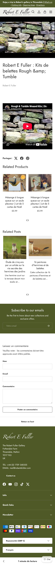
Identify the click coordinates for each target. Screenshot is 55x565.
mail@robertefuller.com (20, 468)
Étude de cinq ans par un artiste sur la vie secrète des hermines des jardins (14, 266)
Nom (5, 361)
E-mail (5, 373)
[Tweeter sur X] (16, 158)
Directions (40, 5)
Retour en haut (27, 421)
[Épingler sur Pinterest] (28, 158)
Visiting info (16, 5)
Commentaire (8, 386)
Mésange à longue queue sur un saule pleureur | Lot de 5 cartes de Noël (14, 202)
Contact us (10, 475)
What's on (48, 2)
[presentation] (27, 220)
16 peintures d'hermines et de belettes (40, 265)
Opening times (29, 5)
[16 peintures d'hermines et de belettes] (40, 247)
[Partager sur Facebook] (22, 158)
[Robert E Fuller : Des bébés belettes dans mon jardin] (3, 561)
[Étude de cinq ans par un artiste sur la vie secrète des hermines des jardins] (14, 247)
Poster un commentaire (27, 409)
